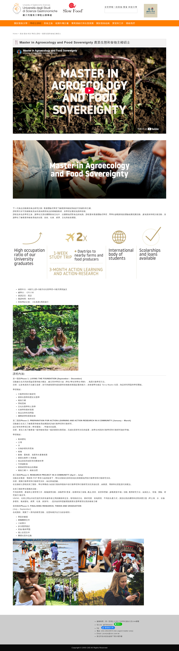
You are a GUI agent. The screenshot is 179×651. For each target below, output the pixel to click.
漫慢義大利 (109, 628)
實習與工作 (117, 23)
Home (15, 34)
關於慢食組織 (103, 23)
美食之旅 (48, 23)
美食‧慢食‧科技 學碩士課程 (30, 34)
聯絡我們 (130, 23)
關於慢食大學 (21, 23)
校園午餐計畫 (62, 23)
